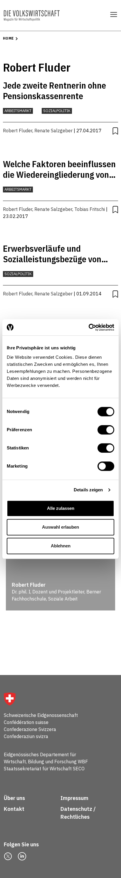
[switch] (106, 429)
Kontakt (15, 809)
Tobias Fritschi (89, 209)
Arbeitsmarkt (17, 110)
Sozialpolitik (56, 110)
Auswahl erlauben (60, 527)
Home (8, 38)
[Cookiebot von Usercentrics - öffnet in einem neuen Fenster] (88, 327)
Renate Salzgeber (53, 130)
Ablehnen (60, 545)
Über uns (14, 798)
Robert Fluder (17, 130)
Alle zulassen (60, 508)
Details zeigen (88, 489)
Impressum (74, 798)
